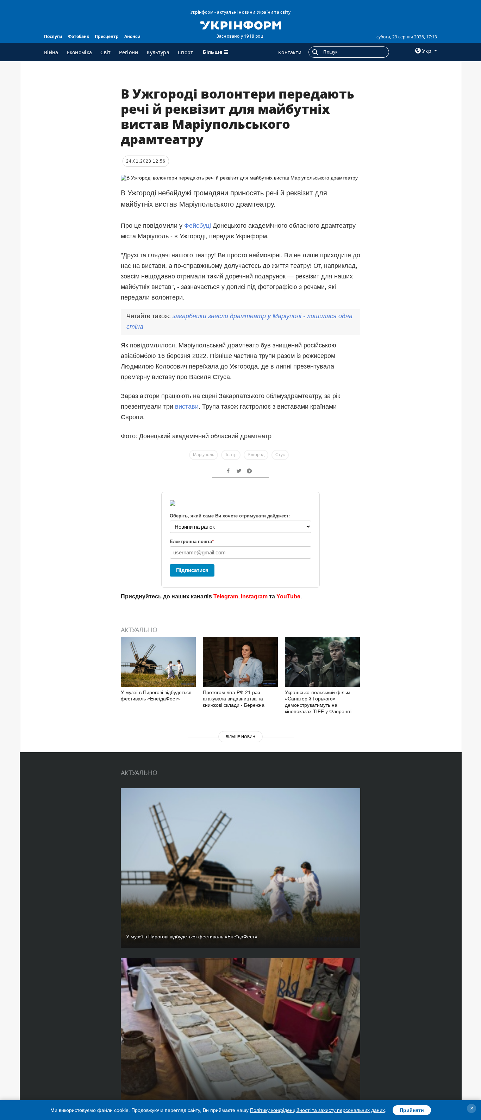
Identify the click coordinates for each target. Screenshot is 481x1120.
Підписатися (192, 570)
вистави (187, 406)
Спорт (185, 52)
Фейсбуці (197, 225)
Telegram (225, 596)
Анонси (132, 36)
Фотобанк (78, 36)
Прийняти (412, 1110)
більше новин (240, 737)
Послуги (53, 36)
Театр (231, 454)
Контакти (289, 52)
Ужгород (256, 454)
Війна (51, 52)
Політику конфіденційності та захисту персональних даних (317, 1110)
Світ (105, 52)
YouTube (288, 596)
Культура (158, 52)
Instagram (254, 596)
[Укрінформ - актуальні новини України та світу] (240, 25)
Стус (280, 454)
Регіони (128, 52)
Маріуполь (203, 454)
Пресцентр (107, 36)
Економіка (79, 52)
